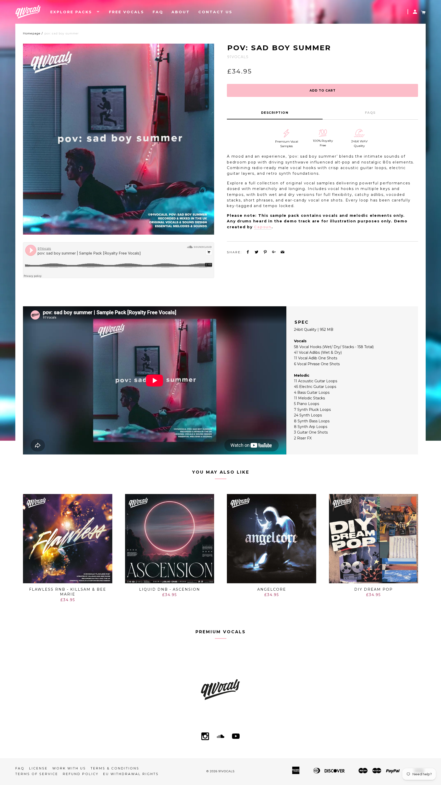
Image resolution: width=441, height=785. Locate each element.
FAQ (158, 12)
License (38, 768)
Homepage (31, 33)
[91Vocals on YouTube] (236, 737)
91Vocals (226, 771)
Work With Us (69, 768)
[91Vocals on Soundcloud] (220, 737)
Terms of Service (36, 774)
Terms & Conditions (115, 768)
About (181, 12)
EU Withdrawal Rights (131, 774)
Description (275, 113)
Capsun (263, 227)
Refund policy (81, 774)
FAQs (370, 113)
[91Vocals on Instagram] (205, 737)
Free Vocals (126, 12)
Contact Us (215, 12)
